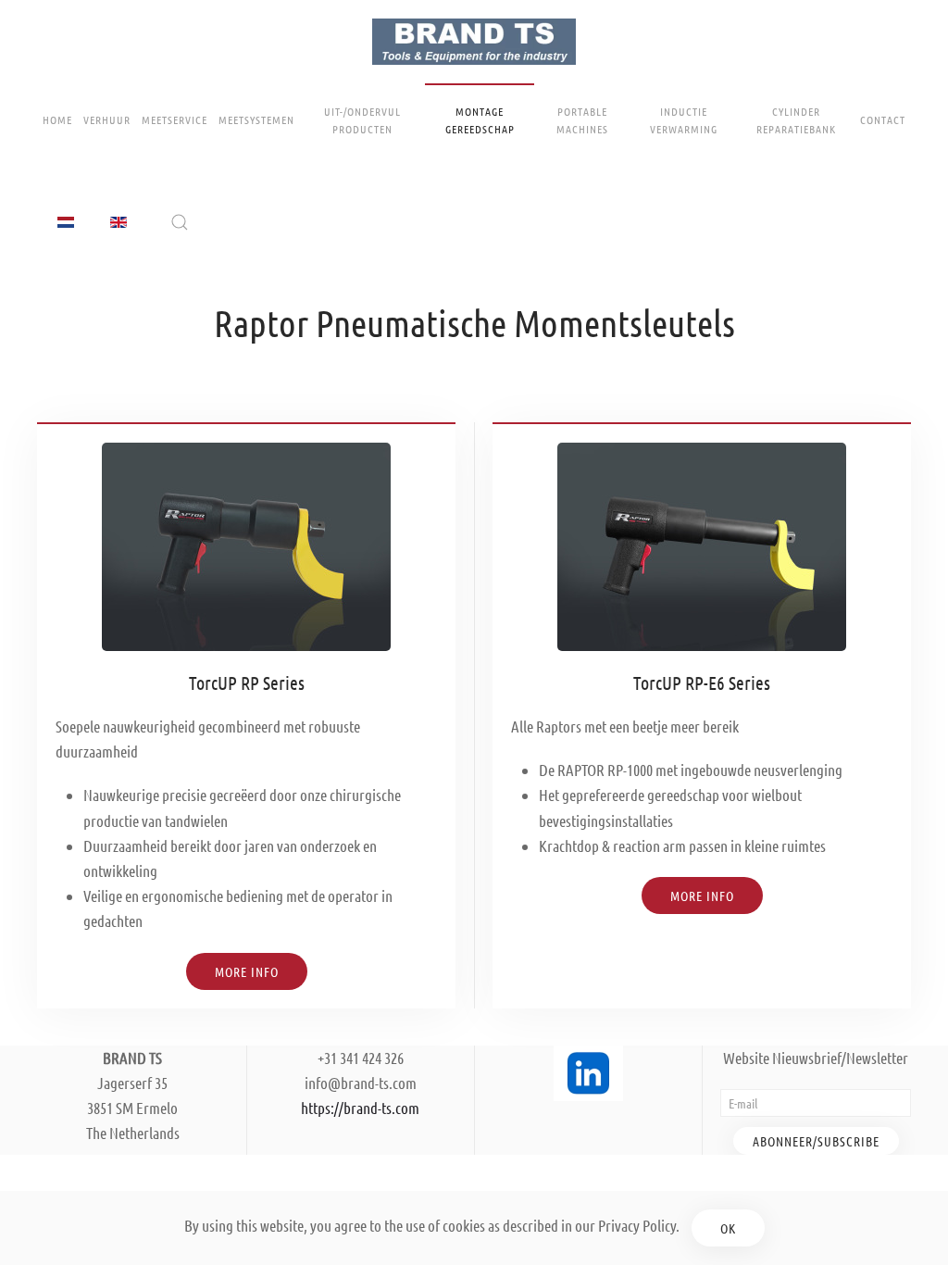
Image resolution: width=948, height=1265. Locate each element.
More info (702, 895)
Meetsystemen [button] (256, 119)
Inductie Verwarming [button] (683, 120)
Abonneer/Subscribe (816, 1141)
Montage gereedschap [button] (480, 120)
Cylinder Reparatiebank (796, 120)
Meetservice (174, 119)
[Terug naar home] (474, 42)
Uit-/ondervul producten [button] (362, 120)
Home (57, 119)
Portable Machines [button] (582, 120)
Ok (728, 1228)
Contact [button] (882, 119)
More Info (247, 971)
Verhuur (107, 119)
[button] (179, 222)
